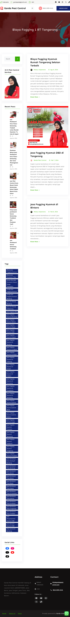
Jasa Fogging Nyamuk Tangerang (10, 448)
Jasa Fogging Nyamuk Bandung (12, 316)
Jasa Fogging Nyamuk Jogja (11, 421)
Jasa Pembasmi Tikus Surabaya (11, 502)
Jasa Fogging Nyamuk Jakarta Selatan (11, 415)
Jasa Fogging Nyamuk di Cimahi (10, 367)
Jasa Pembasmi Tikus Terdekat (11, 512)
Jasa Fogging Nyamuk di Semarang (10, 395)
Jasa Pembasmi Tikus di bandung (12, 492)
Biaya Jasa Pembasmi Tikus (11, 276)
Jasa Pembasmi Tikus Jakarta (11, 497)
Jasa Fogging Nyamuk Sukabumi (10, 441)
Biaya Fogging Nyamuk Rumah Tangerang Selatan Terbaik (45, 62)
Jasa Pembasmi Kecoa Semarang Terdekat (14, 240)
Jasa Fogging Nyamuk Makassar (10, 427)
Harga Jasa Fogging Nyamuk (12, 290)
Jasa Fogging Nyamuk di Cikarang (10, 359)
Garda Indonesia (62, 613)
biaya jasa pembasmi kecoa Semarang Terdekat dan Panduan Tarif (13, 217)
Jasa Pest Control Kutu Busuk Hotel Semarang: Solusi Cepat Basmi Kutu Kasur (14, 183)
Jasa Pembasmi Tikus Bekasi (11, 477)
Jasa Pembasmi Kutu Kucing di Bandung (11, 461)
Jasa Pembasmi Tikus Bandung (11, 467)
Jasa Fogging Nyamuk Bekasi (11, 321)
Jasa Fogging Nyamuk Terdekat (12, 455)
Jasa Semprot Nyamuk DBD (10, 525)
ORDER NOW (63, 8)
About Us (12, 613)
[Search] (17, 59)
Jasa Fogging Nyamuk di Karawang (10, 381)
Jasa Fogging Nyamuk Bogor (11, 326)
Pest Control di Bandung (11, 530)
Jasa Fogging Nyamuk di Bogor (12, 353)
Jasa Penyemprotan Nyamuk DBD (11, 519)
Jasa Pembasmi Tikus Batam (11, 472)
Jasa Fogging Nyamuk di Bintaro (44, 206)
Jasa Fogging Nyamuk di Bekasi (12, 348)
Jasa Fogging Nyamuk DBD (10, 331)
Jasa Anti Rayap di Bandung (11, 308)
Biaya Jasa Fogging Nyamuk (12, 271)
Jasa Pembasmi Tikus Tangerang (11, 507)
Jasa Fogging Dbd (12, 311)
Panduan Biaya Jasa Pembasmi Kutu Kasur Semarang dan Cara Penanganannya (14, 158)
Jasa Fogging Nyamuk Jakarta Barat (11, 407)
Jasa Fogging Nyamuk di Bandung (10, 342)
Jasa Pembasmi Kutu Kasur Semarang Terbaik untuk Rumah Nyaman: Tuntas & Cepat (14, 123)
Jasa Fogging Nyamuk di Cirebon (10, 374)
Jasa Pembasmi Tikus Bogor (11, 482)
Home (4, 613)
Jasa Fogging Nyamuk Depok (11, 336)
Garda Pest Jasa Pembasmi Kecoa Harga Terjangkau (12, 283)
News (20, 613)
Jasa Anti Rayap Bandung (11, 303)
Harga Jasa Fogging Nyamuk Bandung (12, 296)
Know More (34, 97)
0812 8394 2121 (58, 590)
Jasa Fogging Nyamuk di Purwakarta (10, 388)
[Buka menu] (32, 8)
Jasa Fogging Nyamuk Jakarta (11, 401)
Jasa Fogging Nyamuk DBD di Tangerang (47, 154)
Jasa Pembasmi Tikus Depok (11, 487)
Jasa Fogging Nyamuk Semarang (10, 434)
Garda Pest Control (15, 8)
